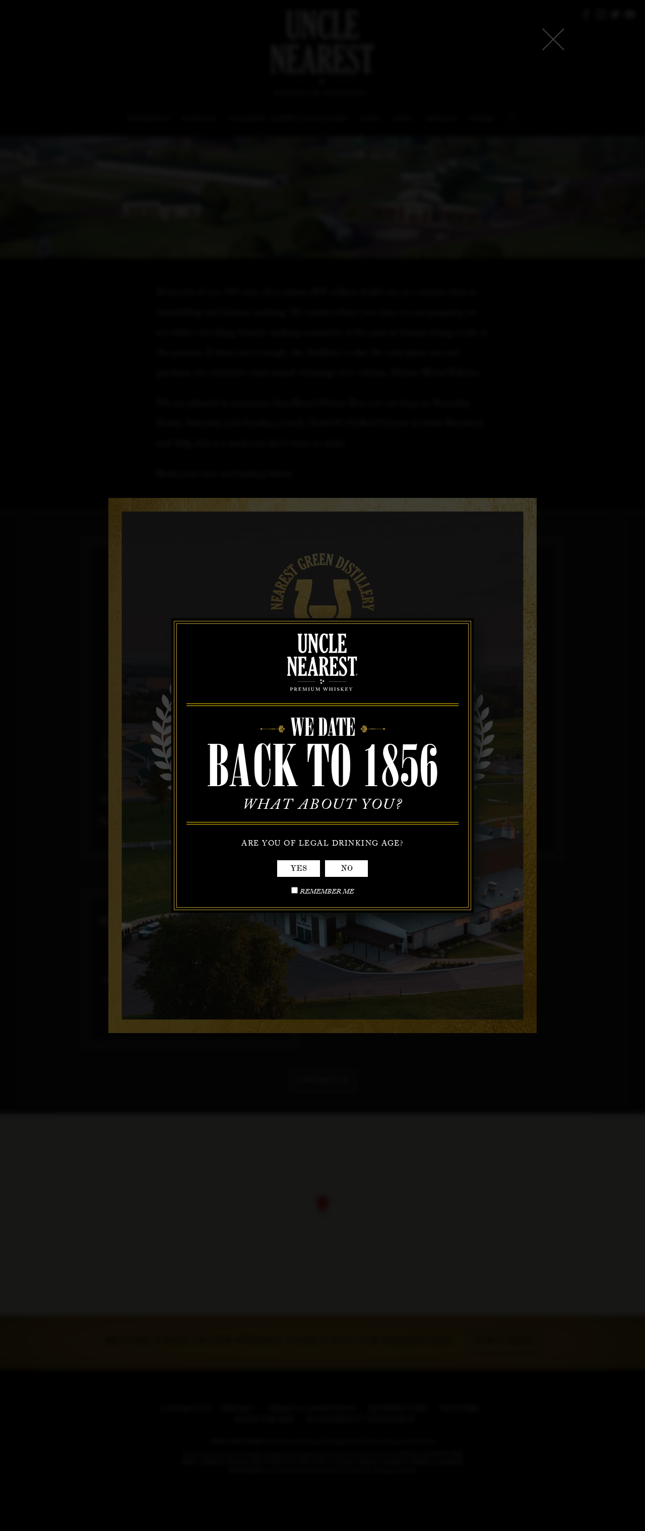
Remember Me (327, 893)
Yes (298, 868)
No (347, 868)
